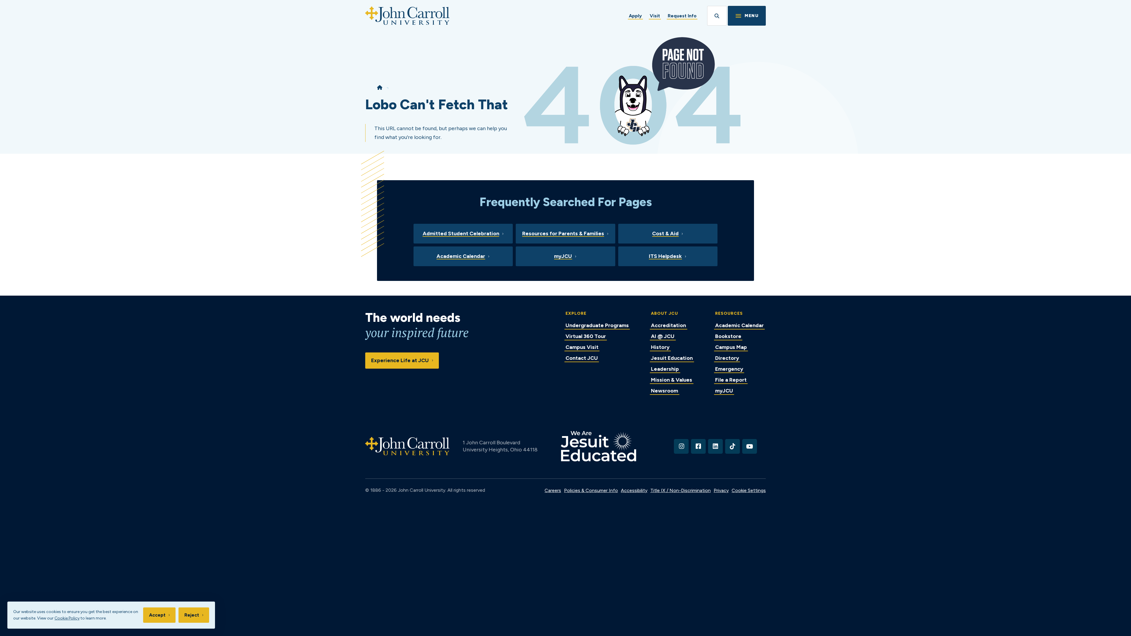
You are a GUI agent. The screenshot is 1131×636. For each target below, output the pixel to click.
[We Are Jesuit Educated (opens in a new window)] (598, 446)
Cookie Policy (67, 618)
